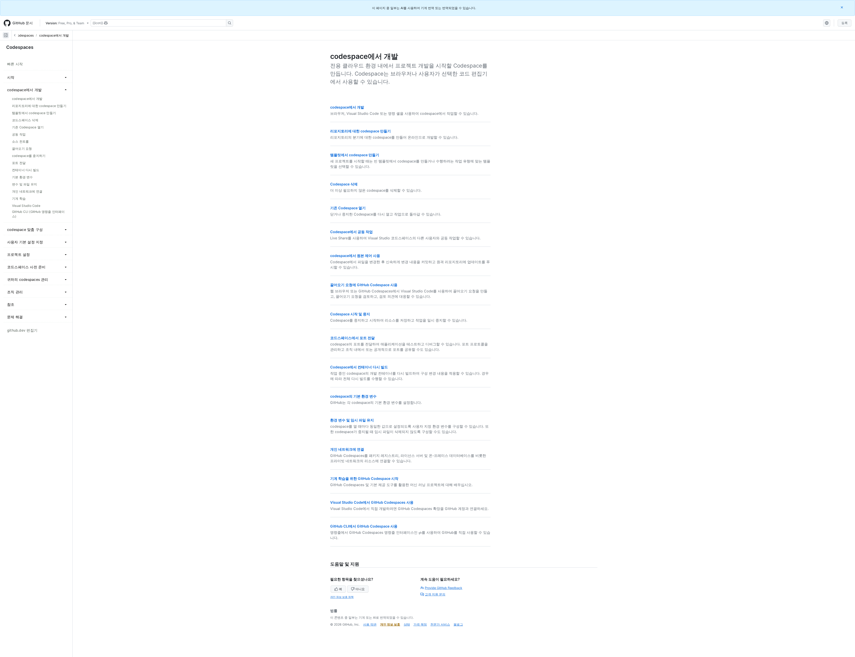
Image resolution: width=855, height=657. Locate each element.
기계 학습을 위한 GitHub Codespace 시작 (364, 478)
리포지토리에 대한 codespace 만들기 (360, 131)
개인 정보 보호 (390, 624)
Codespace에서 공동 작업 (351, 232)
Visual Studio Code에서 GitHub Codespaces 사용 (371, 502)
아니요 (360, 589)
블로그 (458, 624)
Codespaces (24, 35)
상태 (407, 624)
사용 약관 (370, 624)
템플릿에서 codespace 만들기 (354, 155)
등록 (844, 23)
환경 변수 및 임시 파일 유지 (352, 420)
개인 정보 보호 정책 (342, 597)
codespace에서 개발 (54, 35)
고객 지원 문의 (435, 594)
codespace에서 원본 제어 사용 (355, 255)
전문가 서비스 (440, 624)
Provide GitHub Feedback (443, 588)
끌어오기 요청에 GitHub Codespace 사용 (363, 285)
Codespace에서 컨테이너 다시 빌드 (359, 367)
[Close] (842, 7)
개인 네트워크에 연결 (347, 449)
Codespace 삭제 (344, 184)
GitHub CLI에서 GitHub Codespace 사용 (363, 526)
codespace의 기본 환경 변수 (353, 396)
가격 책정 (420, 624)
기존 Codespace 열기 (348, 208)
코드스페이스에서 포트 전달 (352, 338)
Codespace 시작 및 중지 (350, 314)
